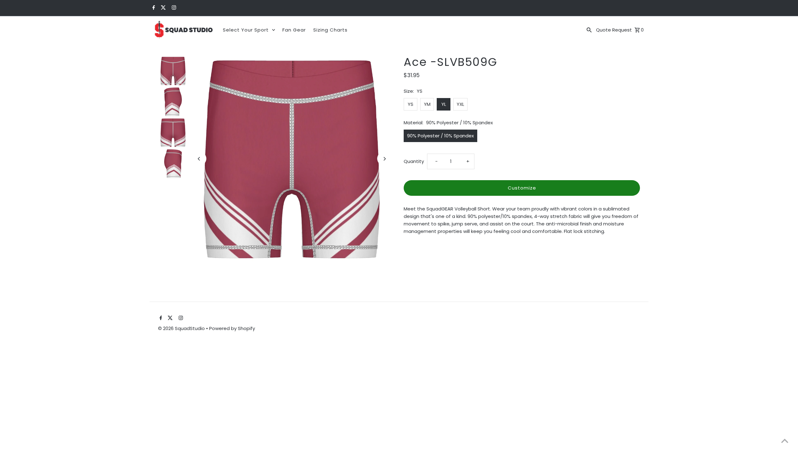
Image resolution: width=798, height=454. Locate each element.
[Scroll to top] (785, 441)
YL (443, 104)
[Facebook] (153, 8)
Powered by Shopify (232, 328)
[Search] (589, 30)
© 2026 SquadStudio (182, 328)
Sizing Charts (330, 30)
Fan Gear (294, 30)
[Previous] (199, 159)
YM (427, 104)
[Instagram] (173, 8)
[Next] (384, 159)
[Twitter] (162, 8)
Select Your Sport (246, 30)
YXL (460, 104)
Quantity (414, 161)
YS (410, 104)
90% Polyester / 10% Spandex (440, 135)
